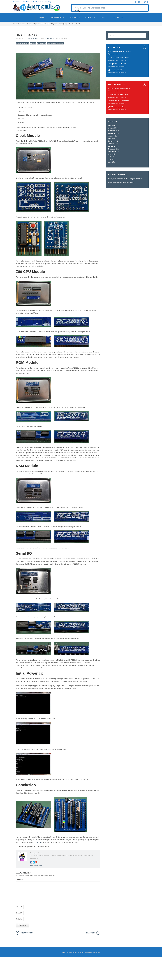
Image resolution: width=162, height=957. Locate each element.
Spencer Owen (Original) (61, 24)
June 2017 (111, 157)
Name (19, 907)
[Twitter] (145, 2)
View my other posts (36, 865)
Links (103, 17)
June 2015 (111, 162)
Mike (110, 182)
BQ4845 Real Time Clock (119, 94)
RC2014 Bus (46, 24)
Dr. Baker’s (37, 842)
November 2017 (113, 149)
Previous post (27, 933)
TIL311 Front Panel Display (119, 57)
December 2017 (113, 146)
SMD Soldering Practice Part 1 (121, 88)
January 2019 (113, 128)
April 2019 (111, 125)
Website (19, 919)
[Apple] (136, 2)
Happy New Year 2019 (118, 64)
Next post (90, 933)
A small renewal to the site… (121, 51)
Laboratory (56, 17)
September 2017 (114, 151)
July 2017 (111, 154)
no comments (50, 39)
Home (41, 17)
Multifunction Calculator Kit (119, 101)
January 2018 (113, 144)
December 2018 (116, 70)
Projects (89, 17)
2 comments (122, 91)
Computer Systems (34, 24)
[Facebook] (147, 2)
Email (19, 913)
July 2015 (111, 159)
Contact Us (118, 17)
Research (74, 17)
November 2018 (113, 133)
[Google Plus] (142, 2)
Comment (19, 879)
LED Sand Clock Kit (117, 107)
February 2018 (113, 141)
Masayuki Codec (34, 39)
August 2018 (112, 136)
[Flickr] (138, 2)
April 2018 (111, 138)
